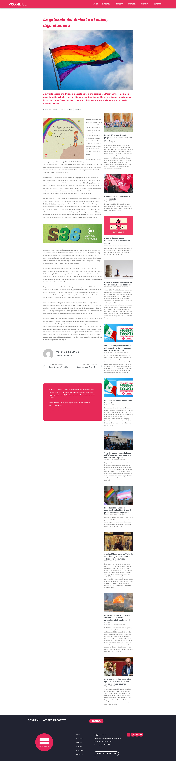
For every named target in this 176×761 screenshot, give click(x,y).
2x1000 (69, 392)
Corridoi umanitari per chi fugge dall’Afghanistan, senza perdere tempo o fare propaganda (117, 455)
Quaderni (144, 4)
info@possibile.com (100, 735)
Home (96, 4)
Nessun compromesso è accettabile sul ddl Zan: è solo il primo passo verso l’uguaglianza (117, 510)
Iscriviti (119, 4)
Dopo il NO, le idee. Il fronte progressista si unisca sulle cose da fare (118, 137)
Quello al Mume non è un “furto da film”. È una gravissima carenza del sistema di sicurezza (118, 556)
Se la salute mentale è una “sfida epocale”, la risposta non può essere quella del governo (117, 681)
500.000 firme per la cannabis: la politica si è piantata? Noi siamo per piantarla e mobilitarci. (117, 347)
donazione (58, 392)
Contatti (157, 4)
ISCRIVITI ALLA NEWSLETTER (62, 411)
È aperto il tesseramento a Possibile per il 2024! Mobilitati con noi (117, 240)
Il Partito (106, 4)
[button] (166, 4)
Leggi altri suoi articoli (64, 355)
